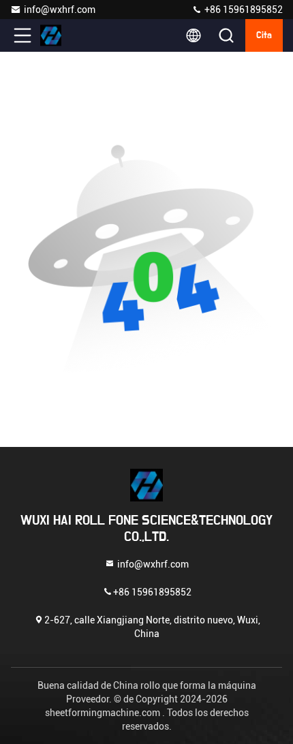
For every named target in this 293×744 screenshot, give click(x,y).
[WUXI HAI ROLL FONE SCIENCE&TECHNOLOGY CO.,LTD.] (67, 35)
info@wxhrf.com (59, 9)
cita (264, 35)
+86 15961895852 (242, 9)
